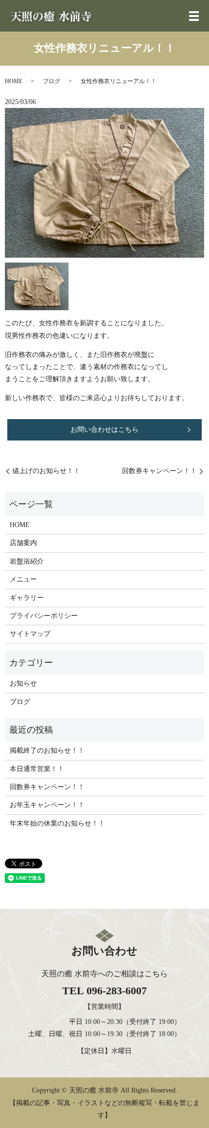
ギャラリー (27, 597)
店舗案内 (23, 542)
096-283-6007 (117, 991)
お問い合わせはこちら (104, 429)
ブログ (51, 81)
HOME (13, 81)
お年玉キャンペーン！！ (47, 805)
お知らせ (23, 683)
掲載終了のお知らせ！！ (47, 750)
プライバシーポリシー (44, 615)
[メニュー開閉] (194, 16)
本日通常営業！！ (37, 769)
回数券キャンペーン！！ (159, 471)
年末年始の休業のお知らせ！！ (57, 823)
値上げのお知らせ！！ (46, 471)
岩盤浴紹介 (27, 561)
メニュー (23, 579)
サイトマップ (30, 633)
